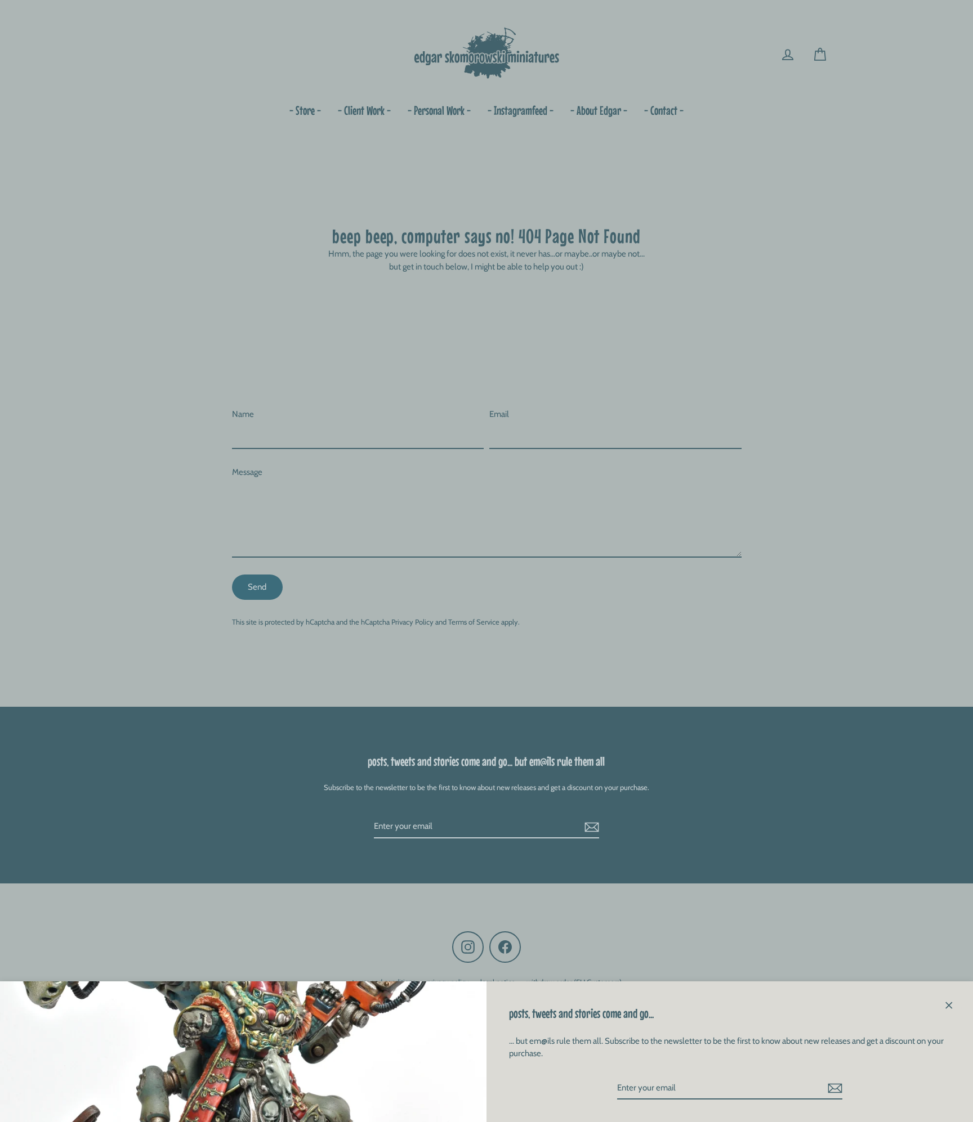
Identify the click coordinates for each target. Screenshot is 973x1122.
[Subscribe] (833, 1088)
